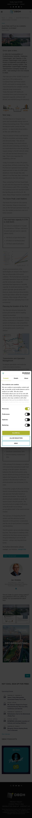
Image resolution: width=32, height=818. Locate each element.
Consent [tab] (5, 378)
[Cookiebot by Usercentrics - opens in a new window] (22, 373)
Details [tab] (16, 378)
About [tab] (26, 378)
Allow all (16, 433)
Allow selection (16, 438)
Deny (16, 443)
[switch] (27, 414)
